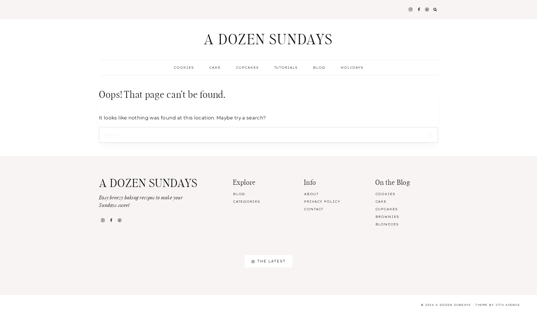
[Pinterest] (427, 9)
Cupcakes (247, 68)
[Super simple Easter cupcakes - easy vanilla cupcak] (126, 261)
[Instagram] (410, 9)
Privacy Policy (322, 202)
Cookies (184, 68)
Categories (246, 202)
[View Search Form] (435, 9)
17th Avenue (508, 304)
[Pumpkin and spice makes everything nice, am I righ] (410, 261)
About (311, 194)
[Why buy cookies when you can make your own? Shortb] (296, 261)
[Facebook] (419, 9)
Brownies (387, 217)
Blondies (387, 224)
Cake (215, 68)
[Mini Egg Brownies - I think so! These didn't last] (183, 261)
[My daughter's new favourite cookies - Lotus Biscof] (240, 261)
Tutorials (286, 68)
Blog (319, 68)
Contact (313, 209)
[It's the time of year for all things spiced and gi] (353, 261)
